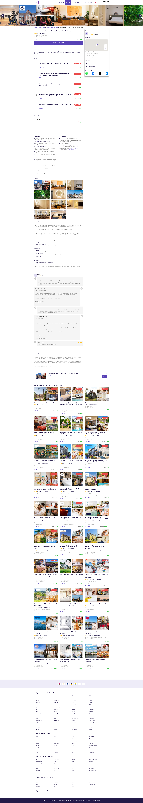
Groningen (56, 722)
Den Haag (38, 729)
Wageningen (92, 716)
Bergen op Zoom (39, 713)
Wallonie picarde (92, 750)
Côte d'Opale (38, 786)
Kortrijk (55, 750)
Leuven (73, 736)
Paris (73, 784)
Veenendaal (91, 711)
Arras (37, 782)
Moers (73, 768)
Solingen (37, 772)
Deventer (55, 698)
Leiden (73, 702)
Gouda (55, 718)
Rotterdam (74, 727)
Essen (55, 766)
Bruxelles (38, 747)
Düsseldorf (56, 763)
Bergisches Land (39, 761)
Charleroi (37, 750)
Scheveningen (74, 729)
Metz (73, 780)
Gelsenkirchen (56, 768)
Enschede (55, 711)
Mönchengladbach (93, 759)
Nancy (73, 782)
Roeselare (91, 738)
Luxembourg (74, 741)
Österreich (38, 793)
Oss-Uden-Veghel (75, 718)
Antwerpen (38, 738)
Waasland (91, 747)
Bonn (37, 768)
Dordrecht (56, 702)
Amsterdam (38, 704)
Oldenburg (91, 763)
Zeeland (91, 725)
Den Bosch (38, 727)
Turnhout (91, 743)
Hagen (55, 770)
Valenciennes (92, 784)
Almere (37, 700)
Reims (73, 786)
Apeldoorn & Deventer (40, 707)
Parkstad (73, 720)
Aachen (37, 759)
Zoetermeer (91, 727)
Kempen (55, 747)
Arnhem (37, 709)
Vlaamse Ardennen (93, 745)
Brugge (37, 743)
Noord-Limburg (75, 713)
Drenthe (55, 704)
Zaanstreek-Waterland (93, 722)
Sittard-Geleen (92, 698)
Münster (91, 761)
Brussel (37, 745)
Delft (37, 725)
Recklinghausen (92, 768)
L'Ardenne (56, 752)
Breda (37, 718)
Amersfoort (38, 702)
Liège (73, 738)
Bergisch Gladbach (39, 763)
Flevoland (56, 713)
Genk (55, 736)
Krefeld (73, 761)
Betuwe (37, 716)
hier (37, 141)
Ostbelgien (91, 736)
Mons (73, 745)
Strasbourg (91, 782)
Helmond (55, 729)
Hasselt (55, 745)
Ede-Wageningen (57, 707)
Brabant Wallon (39, 741)
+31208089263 (96, 800)
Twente (90, 702)
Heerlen (55, 727)
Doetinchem (56, 700)
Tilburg (90, 700)
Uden (90, 704)
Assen (37, 711)
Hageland (55, 741)
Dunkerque (56, 780)
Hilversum (74, 695)
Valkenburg (91, 709)
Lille (54, 786)
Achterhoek (38, 695)
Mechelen (73, 743)
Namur (73, 747)
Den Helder (56, 695)
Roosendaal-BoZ (75, 725)
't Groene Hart (56, 720)
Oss (72, 716)
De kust (37, 752)
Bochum (37, 766)
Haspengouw (56, 743)
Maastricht (74, 704)
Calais (37, 784)
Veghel (90, 713)
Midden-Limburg (75, 707)
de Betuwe (38, 722)
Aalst (37, 736)
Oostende (73, 752)
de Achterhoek (39, 720)
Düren (55, 761)
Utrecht (90, 707)
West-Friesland (92, 720)
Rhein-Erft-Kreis (92, 770)
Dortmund (38, 770)
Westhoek (91, 752)
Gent (55, 738)
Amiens (37, 780)
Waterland (91, 718)
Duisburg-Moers (57, 759)
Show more (58, 348)
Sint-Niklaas (91, 741)
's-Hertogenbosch (93, 695)
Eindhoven (56, 709)
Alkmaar (37, 698)
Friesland (55, 716)
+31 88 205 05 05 (74, 148)
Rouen (90, 780)
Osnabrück (91, 766)
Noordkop (73, 711)
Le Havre (55, 784)
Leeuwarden (74, 700)
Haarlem (55, 725)
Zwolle (90, 729)
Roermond (74, 722)
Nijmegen (73, 709)
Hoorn (73, 698)
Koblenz (73, 759)
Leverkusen (74, 766)
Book (104, 376)
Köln (72, 763)
